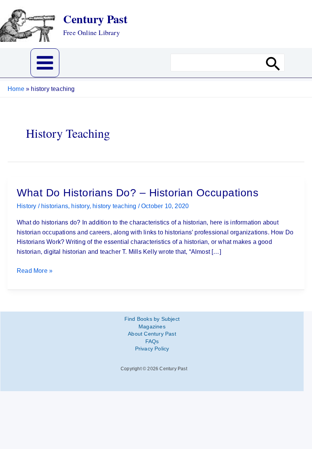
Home (16, 89)
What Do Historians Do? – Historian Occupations (137, 193)
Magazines (152, 326)
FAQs (152, 341)
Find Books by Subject (152, 319)
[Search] (273, 62)
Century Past (95, 18)
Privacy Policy (152, 349)
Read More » (35, 271)
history (80, 206)
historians (54, 206)
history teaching (114, 206)
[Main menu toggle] (44, 62)
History (26, 206)
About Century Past (152, 334)
